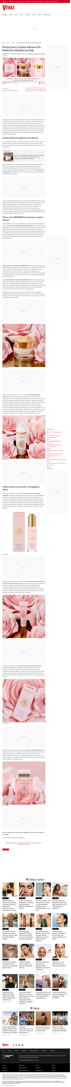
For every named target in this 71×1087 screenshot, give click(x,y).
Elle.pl (53, 1065)
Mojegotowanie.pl (23, 1067)
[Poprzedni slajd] (3, 1018)
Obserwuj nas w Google (34, 89)
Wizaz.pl (54, 1067)
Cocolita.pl (4, 1070)
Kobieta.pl (38, 1067)
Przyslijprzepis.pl (39, 1070)
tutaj (15, 1085)
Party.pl (4, 1065)
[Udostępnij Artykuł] (43, 89)
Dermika (5, 849)
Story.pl (53, 1070)
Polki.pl (37, 1065)
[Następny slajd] (67, 1018)
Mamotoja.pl (21, 1065)
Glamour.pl (4, 1067)
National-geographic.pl (24, 1070)
